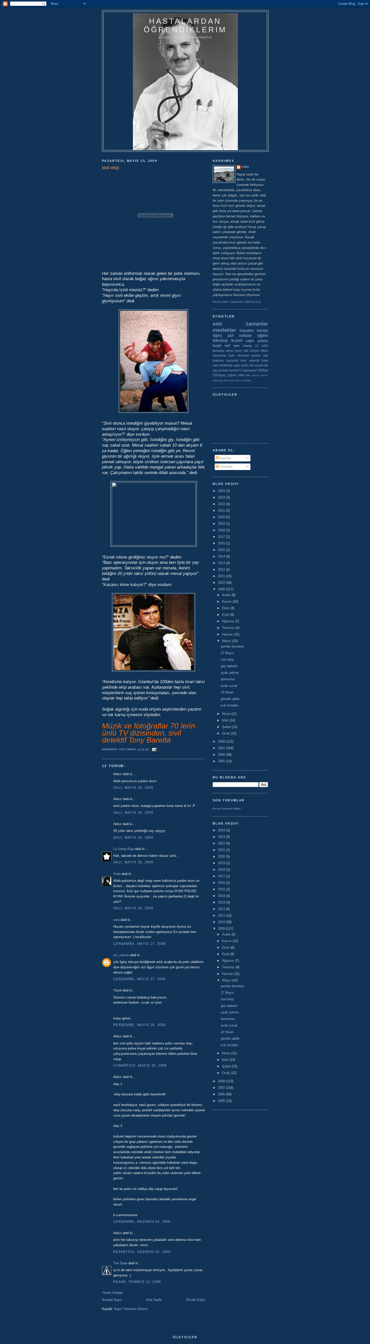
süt (220, 370)
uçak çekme (230, 673)
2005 (222, 761)
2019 (222, 523)
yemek (256, 355)
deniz (230, 350)
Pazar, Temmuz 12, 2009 (137, 1282)
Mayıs (227, 641)
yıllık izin (244, 375)
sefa (116, 920)
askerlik (254, 360)
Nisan (226, 714)
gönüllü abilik (230, 699)
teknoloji (220, 340)
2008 (222, 741)
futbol (264, 350)
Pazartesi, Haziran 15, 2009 (141, 1252)
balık (265, 360)
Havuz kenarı (260, 375)
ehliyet (254, 350)
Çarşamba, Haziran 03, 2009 (141, 1221)
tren (225, 370)
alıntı (226, 380)
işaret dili (247, 365)
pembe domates (232, 646)
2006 (222, 754)
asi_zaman (121, 955)
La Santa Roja (123, 849)
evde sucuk (229, 686)
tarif (227, 345)
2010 (222, 583)
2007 (222, 748)
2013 (222, 563)
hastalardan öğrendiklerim (185, 25)
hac (232, 380)
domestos (228, 679)
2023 (222, 497)
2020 (222, 517)
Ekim (226, 608)
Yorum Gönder (112, 1293)
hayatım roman (254, 330)
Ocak (226, 733)
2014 (222, 556)
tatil (246, 350)
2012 (222, 569)
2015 (222, 550)
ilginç (217, 335)
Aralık (227, 595)
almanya (218, 380)
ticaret (236, 340)
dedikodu (226, 365)
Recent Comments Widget (227, 808)
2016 (222, 543)
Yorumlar (226, 467)
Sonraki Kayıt (112, 1300)
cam (215, 365)
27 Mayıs (227, 653)
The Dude (120, 1263)
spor (236, 345)
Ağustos (228, 621)
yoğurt (232, 375)
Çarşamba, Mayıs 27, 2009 (139, 944)
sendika (246, 380)
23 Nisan (227, 692)
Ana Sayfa (154, 1300)
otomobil (243, 355)
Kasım (227, 601)
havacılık (232, 360)
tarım (238, 350)
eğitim (262, 335)
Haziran (228, 634)
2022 (222, 504)
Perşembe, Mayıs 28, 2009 (139, 1025)
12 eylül (261, 345)
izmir (243, 360)
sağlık (249, 341)
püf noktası (240, 335)
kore (232, 355)
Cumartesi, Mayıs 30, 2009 (140, 1065)
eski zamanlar (240, 324)
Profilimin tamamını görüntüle (237, 302)
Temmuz (229, 628)
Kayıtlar (225, 458)
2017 (222, 537)
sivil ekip (227, 659)
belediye (219, 350)
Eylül (226, 615)
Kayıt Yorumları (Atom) (130, 1309)
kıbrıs (238, 380)
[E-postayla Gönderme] (154, 749)
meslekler (224, 330)
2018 (222, 530)
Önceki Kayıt (195, 1300)
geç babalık (229, 666)
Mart (226, 720)
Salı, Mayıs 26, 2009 (133, 788)
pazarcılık (261, 365)
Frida (117, 874)
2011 (222, 576)
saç (215, 370)
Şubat (227, 727)
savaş (247, 345)
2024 (222, 491)
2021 (222, 510)
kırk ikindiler (229, 705)
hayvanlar (219, 355)
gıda (237, 365)
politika (263, 341)
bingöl (217, 345)
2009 (222, 589)
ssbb (245, 167)
